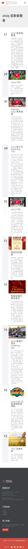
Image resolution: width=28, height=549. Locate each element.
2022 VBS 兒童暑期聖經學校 (17, 403)
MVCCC (13, 540)
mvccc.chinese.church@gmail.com (15, 499)
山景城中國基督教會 (20, 540)
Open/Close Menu (3, 2)
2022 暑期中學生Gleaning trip (17, 344)
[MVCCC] (14, 3)
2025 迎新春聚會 (17, 34)
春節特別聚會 (16, 253)
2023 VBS (16, 209)
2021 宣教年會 (17, 450)
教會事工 (4, 511)
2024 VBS (16, 82)
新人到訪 (4, 514)
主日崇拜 (4, 512)
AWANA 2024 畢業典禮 (17, 111)
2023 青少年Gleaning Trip (17, 149)
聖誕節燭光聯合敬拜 (16, 297)
